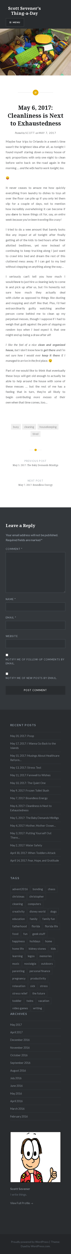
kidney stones (37, 948)
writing (37, 1008)
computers (34, 904)
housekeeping (48, 426)
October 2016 (18, 1055)
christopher (36, 896)
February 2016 (19, 1116)
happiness (18, 941)
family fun (48, 918)
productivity (38, 978)
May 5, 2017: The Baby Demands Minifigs (34, 817)
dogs (53, 911)
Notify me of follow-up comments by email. (35, 661)
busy (16, 426)
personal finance (40, 971)
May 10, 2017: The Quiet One (28, 783)
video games (20, 1008)
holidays (35, 941)
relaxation (18, 986)
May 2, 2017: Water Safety (26, 845)
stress (44, 986)
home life (18, 948)
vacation (43, 1000)
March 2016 (17, 1108)
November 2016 (20, 1047)
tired (35, 434)
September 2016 (20, 1062)
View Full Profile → (21, 1203)
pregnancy (19, 978)
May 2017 (16, 1024)
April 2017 (16, 1032)
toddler (17, 1000)
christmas (18, 896)
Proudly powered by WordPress (30, 1241)
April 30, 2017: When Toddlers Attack (32, 853)
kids (53, 948)
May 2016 (16, 1093)
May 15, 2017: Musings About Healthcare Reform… (34, 758)
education (18, 918)
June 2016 (16, 1085)
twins (30, 1000)
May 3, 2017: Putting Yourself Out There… (30, 835)
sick (32, 986)
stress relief (19, 993)
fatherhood (19, 926)
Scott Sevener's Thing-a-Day (24, 10)
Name (11, 599)
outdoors (47, 963)
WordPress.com (40, 1246)
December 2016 (20, 1039)
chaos (51, 889)
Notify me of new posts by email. (31, 678)
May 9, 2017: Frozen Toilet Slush (29, 790)
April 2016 (16, 1101)
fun (25, 933)
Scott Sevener (20, 1188)
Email (11, 617)
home (48, 941)
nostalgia (30, 963)
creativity (18, 911)
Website (12, 636)
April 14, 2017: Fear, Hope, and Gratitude (34, 860)
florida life (51, 926)
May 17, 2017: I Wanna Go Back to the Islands (33, 745)
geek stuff (38, 933)
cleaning (29, 426)
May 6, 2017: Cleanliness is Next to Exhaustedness (31, 808)
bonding (38, 889)
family (33, 918)
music (15, 963)
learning (17, 956)
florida (36, 926)
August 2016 (18, 1070)
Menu (16, 22)
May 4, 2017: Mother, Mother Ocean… (33, 825)
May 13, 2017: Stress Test (25, 767)
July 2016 (15, 1078)
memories (46, 956)
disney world (37, 911)
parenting (18, 971)
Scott (30, 132)
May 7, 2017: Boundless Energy (29, 798)
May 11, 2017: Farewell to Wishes (30, 775)
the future (38, 993)
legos (31, 956)
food (15, 933)
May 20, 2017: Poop (22, 736)
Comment (14, 548)
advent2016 (20, 889)
